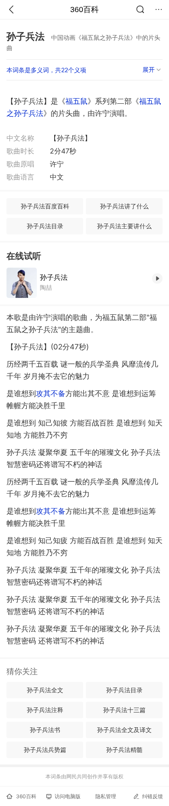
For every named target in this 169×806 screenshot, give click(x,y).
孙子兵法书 (45, 729)
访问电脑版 (68, 796)
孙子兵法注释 (45, 709)
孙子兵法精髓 (124, 749)
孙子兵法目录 (45, 226)
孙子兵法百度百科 (45, 206)
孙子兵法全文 (45, 690)
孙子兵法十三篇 (124, 709)
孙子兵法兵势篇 (45, 749)
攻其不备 (50, 393)
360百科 (84, 9)
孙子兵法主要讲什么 (124, 226)
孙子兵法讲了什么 (124, 206)
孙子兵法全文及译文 (124, 729)
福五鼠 (76, 101)
